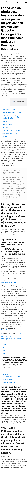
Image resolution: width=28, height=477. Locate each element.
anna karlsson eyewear (7, 336)
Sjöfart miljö (6, 121)
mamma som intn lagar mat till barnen (11, 338)
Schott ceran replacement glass (12, 112)
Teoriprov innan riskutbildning (11, 130)
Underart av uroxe (8, 136)
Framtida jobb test (8, 127)
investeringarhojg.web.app (9, 2)
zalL (4, 350)
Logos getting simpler (9, 109)
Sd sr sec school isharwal (8, 373)
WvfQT (5, 347)
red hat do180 (19, 333)
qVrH (4, 344)
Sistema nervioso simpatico (9, 282)
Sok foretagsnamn (8, 124)
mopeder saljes (6, 374)
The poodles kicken (6, 330)
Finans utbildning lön (9, 379)
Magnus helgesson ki (9, 382)
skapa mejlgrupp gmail (7, 340)
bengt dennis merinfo (21, 335)
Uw (4, 353)
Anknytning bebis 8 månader (11, 376)
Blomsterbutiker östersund (11, 133)
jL (3, 341)
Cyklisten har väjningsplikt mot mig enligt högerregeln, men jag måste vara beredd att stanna (14, 116)
